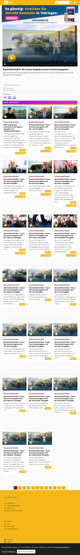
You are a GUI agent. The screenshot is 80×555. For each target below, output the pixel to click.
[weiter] (59, 488)
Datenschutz (11, 526)
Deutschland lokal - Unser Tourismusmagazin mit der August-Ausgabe (14, 290)
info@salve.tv (11, 503)
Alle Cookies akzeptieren (26, 551)
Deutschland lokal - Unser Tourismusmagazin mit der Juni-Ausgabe (65, 127)
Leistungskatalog (12, 529)
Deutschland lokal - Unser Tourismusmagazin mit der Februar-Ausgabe (14, 235)
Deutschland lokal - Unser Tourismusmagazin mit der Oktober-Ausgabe (14, 453)
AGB (8, 524)
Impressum (10, 508)
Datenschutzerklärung (62, 547)
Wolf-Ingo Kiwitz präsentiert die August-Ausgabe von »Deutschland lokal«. (13, 128)
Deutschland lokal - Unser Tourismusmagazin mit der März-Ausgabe (65, 181)
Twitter (9, 542)
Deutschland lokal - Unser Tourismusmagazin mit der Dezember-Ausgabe (65, 235)
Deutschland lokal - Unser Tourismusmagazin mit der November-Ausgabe (65, 398)
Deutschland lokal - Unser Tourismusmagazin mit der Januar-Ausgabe (39, 235)
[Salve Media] (40, 15)
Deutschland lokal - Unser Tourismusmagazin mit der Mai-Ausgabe (14, 181)
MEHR (22, 150)
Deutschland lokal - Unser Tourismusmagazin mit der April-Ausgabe (39, 181)
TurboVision (19, 511)
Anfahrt (9, 521)
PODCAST (19, 153)
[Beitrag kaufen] (14, 97)
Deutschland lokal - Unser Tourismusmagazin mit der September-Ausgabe (39, 453)
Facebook (10, 540)
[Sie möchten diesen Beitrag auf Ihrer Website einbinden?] (9, 97)
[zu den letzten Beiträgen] (63, 488)
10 (55, 488)
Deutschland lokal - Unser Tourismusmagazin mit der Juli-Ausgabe (39, 127)
